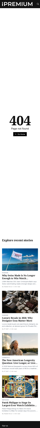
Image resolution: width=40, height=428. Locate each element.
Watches (5, 400)
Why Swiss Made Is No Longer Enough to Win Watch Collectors (18, 278)
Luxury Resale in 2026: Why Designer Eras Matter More (17, 319)
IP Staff (6, 329)
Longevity (6, 357)
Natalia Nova (8, 286)
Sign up (5, 426)
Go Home (21, 134)
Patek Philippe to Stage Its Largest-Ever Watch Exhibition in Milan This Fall (19, 405)
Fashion (5, 273)
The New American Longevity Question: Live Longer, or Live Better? (18, 363)
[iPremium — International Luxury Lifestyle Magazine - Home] (17, 4)
